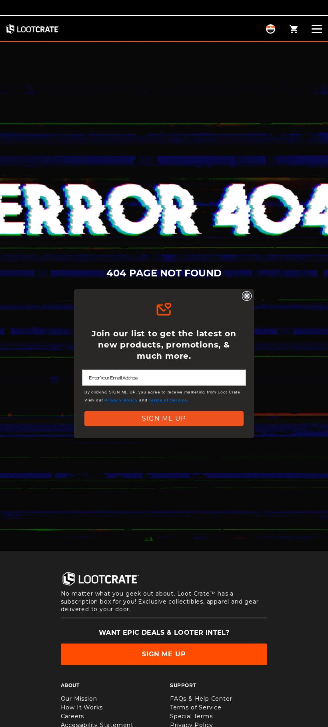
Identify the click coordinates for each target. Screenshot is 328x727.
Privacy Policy (121, 400)
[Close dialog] (247, 296)
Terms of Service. (169, 400)
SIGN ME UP (164, 418)
